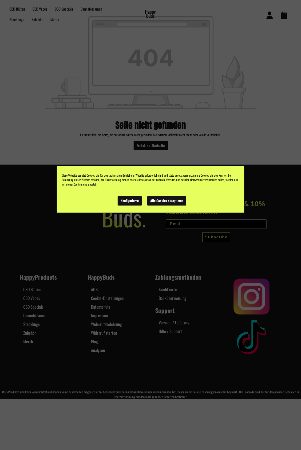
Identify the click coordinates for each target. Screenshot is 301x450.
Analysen (98, 350)
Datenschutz (100, 307)
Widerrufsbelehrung (106, 324)
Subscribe (216, 237)
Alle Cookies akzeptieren (166, 200)
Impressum (99, 315)
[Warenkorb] (283, 14)
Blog (94, 341)
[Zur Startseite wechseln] (150, 14)
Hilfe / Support (170, 331)
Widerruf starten (104, 333)
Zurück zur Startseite (151, 145)
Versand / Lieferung (174, 322)
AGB (94, 289)
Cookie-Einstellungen (107, 298)
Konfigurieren (130, 200)
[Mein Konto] (269, 15)
